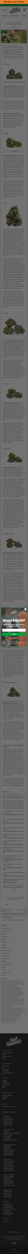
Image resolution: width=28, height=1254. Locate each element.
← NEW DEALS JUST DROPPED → (14, 2)
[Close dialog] (25, 609)
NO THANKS (14, 638)
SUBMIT (14, 634)
